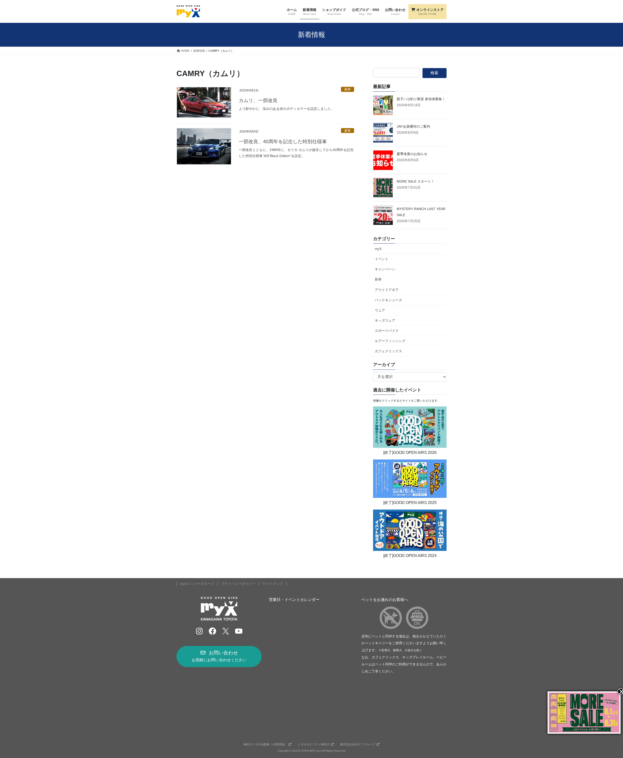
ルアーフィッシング (390, 341)
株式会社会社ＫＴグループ (357, 744)
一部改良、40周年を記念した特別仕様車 (283, 141)
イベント (381, 259)
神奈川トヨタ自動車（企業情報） (265, 744)
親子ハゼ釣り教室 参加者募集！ (421, 99)
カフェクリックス (388, 351)
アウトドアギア (387, 290)
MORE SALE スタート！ (415, 181)
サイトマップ (272, 584)
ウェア (380, 310)
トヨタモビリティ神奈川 (314, 744)
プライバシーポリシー (238, 584)
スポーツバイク (387, 331)
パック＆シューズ (388, 300)
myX (378, 249)
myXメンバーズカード (197, 584)
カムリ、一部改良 (258, 100)
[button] (219, 656)
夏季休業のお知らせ (412, 154)
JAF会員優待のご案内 (413, 126)
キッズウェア (385, 320)
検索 (434, 73)
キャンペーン (385, 269)
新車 (347, 89)
